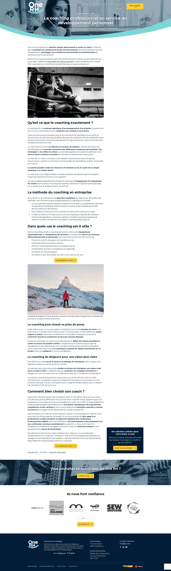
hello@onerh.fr (125, 544)
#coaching (53, 452)
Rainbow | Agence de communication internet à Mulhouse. (139, 566)
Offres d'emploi (135, 5)
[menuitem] (65, 4)
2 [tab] (78, 518)
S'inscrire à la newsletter (124, 448)
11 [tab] (92, 518)
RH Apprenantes (99, 4)
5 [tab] (83, 518)
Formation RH (33, 452)
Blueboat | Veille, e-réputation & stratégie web (127, 566)
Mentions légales (32, 566)
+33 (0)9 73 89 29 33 (127, 541)
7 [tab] (86, 518)
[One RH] (36, 8)
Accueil (56, 29)
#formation (62, 452)
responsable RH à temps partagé (60, 61)
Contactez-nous (84, 476)
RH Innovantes (116, 4)
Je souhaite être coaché (64, 260)
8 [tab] (87, 518)
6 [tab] (84, 518)
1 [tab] (76, 518)
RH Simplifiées (64, 4)
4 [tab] (81, 518)
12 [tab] (94, 518)
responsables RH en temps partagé (59, 550)
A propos (118, 9)
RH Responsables (81, 4)
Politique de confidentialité (46, 566)
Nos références (84, 524)
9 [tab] (89, 518)
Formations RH (72, 566)
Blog (62, 29)
